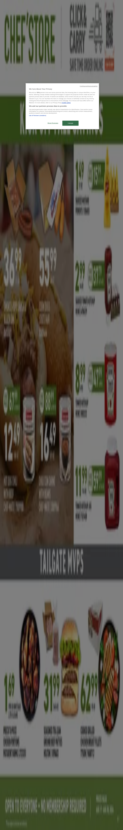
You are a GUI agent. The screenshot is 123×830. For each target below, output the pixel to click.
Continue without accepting (88, 86)
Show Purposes (53, 123)
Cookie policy (66, 103)
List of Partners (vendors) (37, 115)
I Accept (70, 123)
